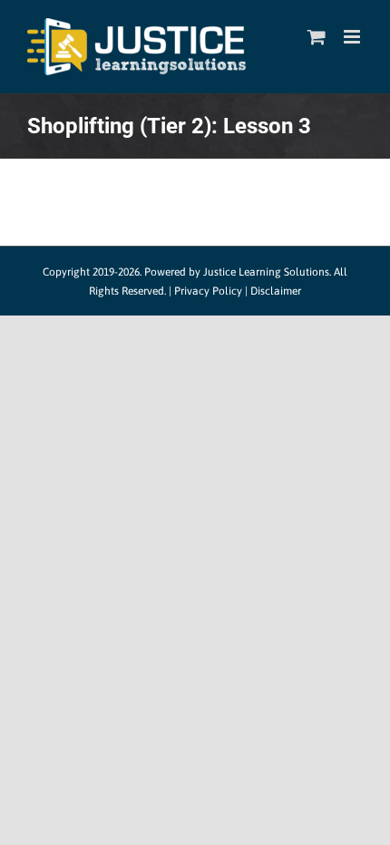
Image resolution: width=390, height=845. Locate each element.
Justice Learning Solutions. (267, 272)
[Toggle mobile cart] (316, 36)
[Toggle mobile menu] (353, 36)
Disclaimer (275, 291)
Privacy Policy (208, 291)
